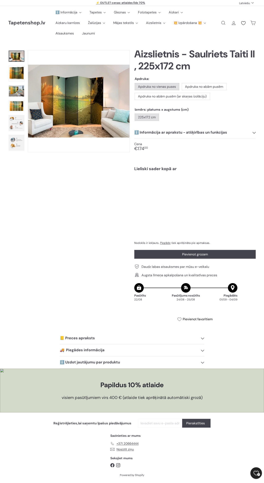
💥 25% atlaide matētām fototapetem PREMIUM (120, 3)
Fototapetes (147, 12)
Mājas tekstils (124, 23)
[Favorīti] (243, 23)
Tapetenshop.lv (26, 23)
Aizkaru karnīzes (67, 23)
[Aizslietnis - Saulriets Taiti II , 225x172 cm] (195, 188)
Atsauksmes (64, 33)
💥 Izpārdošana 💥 (188, 23)
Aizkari (174, 12)
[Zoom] (79, 101)
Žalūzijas (95, 23)
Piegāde (165, 242)
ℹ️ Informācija (66, 12)
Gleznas (120, 12)
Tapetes (96, 12)
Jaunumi (88, 33)
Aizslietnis (154, 23)
